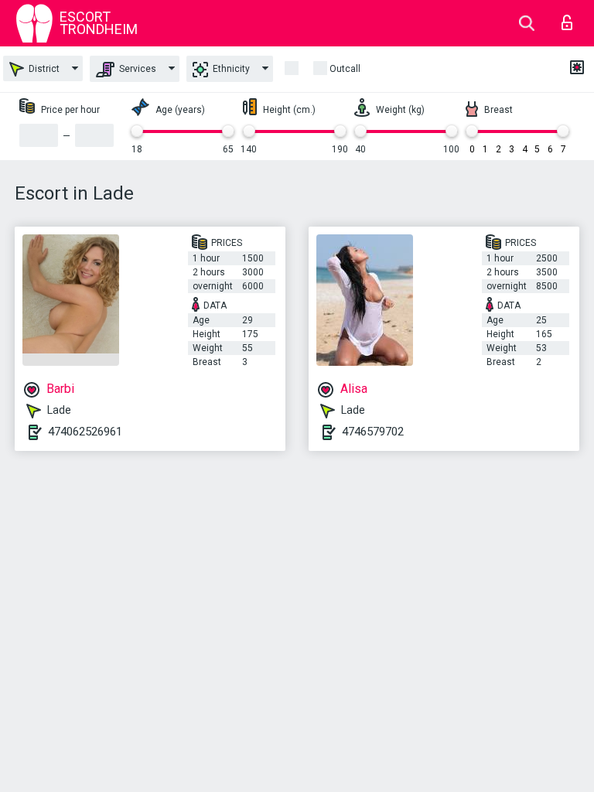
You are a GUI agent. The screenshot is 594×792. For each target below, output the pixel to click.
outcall (344, 68)
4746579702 (373, 432)
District (43, 68)
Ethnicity (230, 68)
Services (136, 68)
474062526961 (85, 432)
